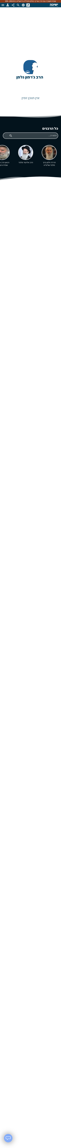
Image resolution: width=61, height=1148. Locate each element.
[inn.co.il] (28, 5)
